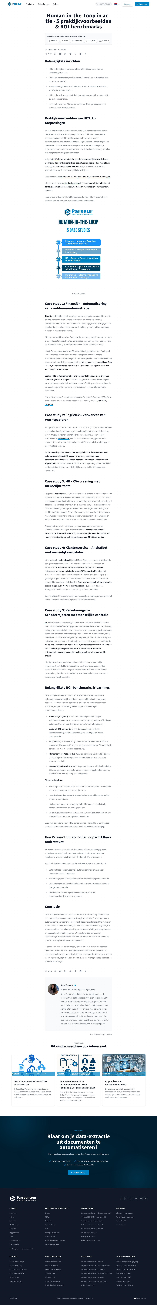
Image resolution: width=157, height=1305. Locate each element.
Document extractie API (89, 1233)
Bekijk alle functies (16, 1281)
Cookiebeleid (120, 1225)
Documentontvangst (17, 1262)
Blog (11, 1236)
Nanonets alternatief (123, 1277)
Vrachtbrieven (50, 1236)
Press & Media (14, 1244)
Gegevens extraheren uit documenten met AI (96, 1213)
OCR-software (14, 1277)
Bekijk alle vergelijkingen (124, 1285)
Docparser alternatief (123, 1273)
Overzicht (13, 1213)
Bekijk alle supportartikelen (90, 1240)
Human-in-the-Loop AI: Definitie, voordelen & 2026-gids (85, 176)
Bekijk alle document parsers (55, 1240)
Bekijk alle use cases (52, 1244)
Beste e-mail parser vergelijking (127, 1262)
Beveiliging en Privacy (88, 1236)
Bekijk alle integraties (88, 1285)
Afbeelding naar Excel (52, 1281)
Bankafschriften (50, 1225)
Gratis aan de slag (77, 1172)
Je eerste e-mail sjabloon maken (92, 1221)
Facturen (48, 1221)
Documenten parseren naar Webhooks (94, 1281)
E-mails (47, 1213)
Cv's (46, 1229)
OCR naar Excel (50, 1273)
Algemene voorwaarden (124, 1213)
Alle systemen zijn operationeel (22, 1249)
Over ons (13, 1221)
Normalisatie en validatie (18, 1269)
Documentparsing (16, 1265)
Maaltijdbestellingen (52, 1233)
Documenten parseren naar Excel (92, 1262)
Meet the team (14, 1225)
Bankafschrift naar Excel (53, 1262)
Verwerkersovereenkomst (125, 1217)
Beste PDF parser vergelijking (126, 1265)
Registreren (141, 4)
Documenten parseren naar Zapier (92, 1269)
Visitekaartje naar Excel (53, 1269)
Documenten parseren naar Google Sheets (95, 1265)
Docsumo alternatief (123, 1281)
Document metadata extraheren (92, 1229)
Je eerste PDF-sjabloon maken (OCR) (93, 1217)
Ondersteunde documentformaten (93, 1225)
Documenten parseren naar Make (92, 1277)
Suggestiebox (14, 1233)
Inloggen (127, 4)
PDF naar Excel (50, 1277)
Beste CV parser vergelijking (125, 1269)
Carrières (13, 1229)
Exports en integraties (17, 1273)
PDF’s (47, 1217)
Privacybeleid (121, 1221)
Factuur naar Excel (51, 1265)
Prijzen (56, 4)
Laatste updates (15, 1240)
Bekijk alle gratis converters (54, 1285)
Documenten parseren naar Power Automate (96, 1273)
